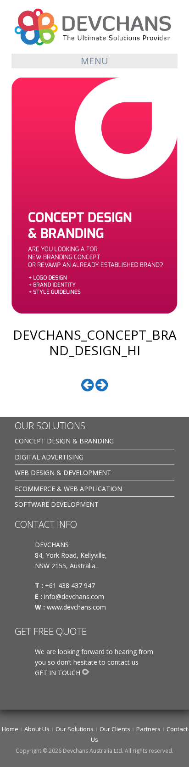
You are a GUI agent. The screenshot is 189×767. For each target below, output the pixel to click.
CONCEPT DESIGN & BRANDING (64, 441)
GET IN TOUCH (57, 672)
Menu (95, 61)
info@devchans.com (75, 596)
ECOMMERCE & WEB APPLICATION (68, 488)
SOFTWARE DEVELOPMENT (57, 504)
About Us (37, 729)
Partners (148, 729)
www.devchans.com (77, 607)
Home (10, 729)
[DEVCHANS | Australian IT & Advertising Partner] (94, 26)
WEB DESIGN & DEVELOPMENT (63, 472)
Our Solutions (75, 729)
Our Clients (115, 729)
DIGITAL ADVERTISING (49, 457)
